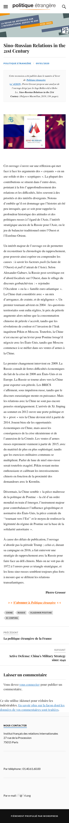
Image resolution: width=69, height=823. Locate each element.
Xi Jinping (12, 618)
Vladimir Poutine (41, 612)
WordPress (50, 816)
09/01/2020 (42, 63)
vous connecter (29, 684)
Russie (21, 612)
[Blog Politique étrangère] (34, 6)
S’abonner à (34, 602)
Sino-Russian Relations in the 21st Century (34, 48)
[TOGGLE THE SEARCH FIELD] (63, 7)
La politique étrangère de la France (28, 638)
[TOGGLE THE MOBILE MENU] (6, 7)
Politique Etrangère (17, 63)
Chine (9, 612)
